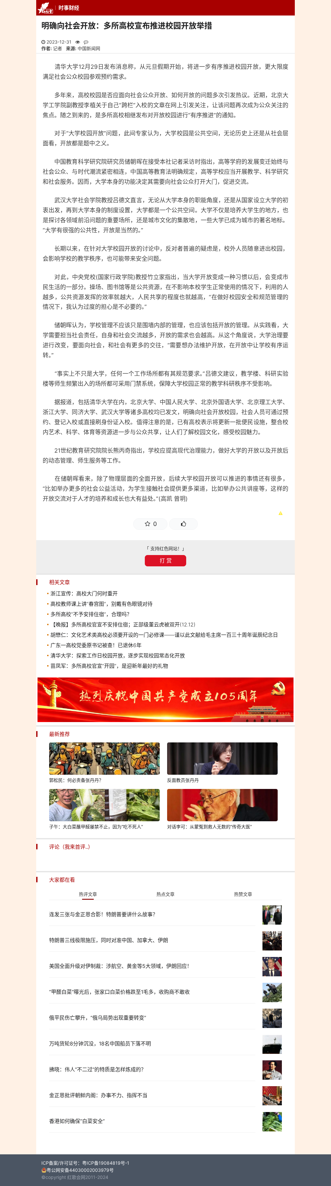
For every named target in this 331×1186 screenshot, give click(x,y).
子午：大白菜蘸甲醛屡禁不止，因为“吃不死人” (96, 826)
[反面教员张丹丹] (222, 759)
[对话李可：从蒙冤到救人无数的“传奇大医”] (222, 806)
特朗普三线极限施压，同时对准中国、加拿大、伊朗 (108, 940)
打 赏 (166, 560)
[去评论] (319, 807)
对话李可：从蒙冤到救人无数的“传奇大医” (209, 826)
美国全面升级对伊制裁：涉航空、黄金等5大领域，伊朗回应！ (120, 966)
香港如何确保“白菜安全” (77, 1121)
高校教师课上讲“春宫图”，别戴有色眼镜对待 (101, 604)
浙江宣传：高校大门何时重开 (84, 593)
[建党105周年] (165, 720)
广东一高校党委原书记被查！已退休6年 (96, 645)
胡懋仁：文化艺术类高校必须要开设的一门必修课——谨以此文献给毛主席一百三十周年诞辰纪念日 (164, 635)
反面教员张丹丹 (183, 780)
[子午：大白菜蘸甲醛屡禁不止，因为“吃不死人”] (104, 806)
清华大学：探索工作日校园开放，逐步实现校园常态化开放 (117, 655)
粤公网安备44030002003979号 (80, 1170)
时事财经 (69, 8)
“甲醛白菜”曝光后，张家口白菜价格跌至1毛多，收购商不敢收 (119, 992)
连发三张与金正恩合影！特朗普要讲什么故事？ (103, 914)
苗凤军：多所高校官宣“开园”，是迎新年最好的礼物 (109, 666)
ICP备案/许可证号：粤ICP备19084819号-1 (85, 1163)
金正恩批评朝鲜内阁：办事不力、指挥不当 (98, 1095)
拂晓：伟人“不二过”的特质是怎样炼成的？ (97, 1069)
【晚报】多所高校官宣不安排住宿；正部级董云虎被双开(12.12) (123, 624)
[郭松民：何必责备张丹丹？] (104, 759)
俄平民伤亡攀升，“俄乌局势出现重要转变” (97, 1017)
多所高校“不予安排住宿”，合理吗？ (91, 614)
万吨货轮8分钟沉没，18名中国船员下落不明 (100, 1043)
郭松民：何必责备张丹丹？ (76, 780)
